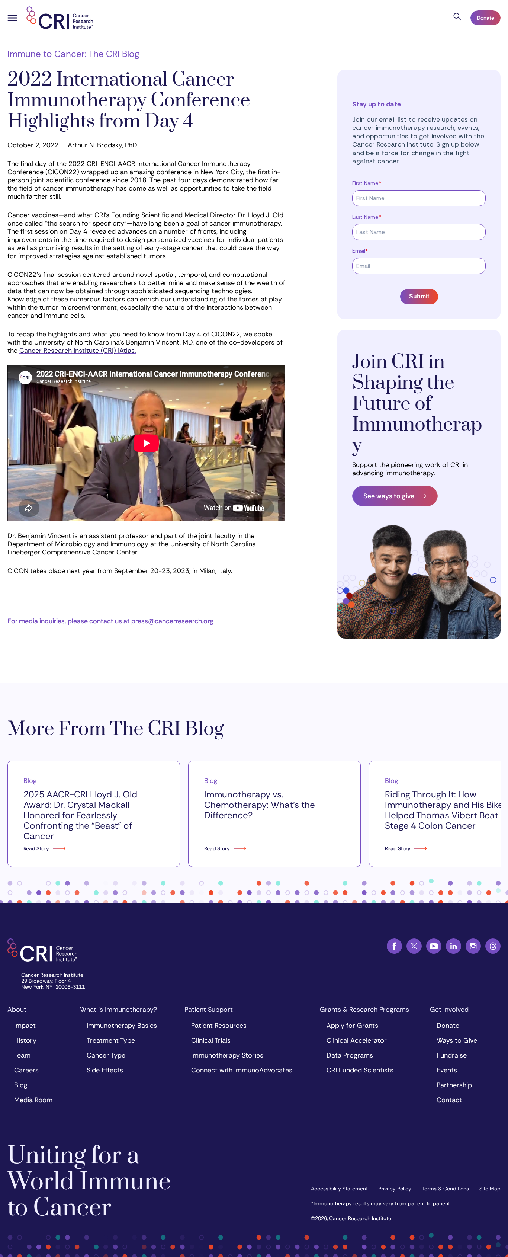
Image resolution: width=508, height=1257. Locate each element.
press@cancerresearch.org (172, 621)
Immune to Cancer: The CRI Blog (73, 54)
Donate (485, 18)
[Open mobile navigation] (12, 19)
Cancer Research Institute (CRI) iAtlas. (77, 350)
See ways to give (388, 496)
